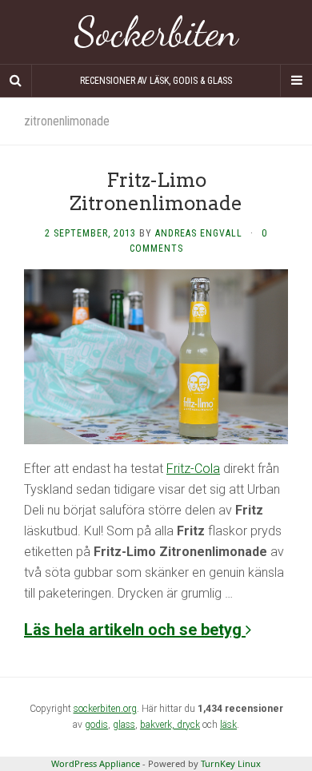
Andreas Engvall (198, 233)
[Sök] (16, 81)
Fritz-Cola (193, 468)
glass (124, 724)
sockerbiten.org (105, 708)
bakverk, (158, 724)
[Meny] (296, 81)
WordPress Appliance (95, 763)
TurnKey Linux (231, 763)
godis (96, 724)
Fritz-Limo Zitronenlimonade (156, 192)
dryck (188, 724)
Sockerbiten (156, 32)
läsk (228, 724)
